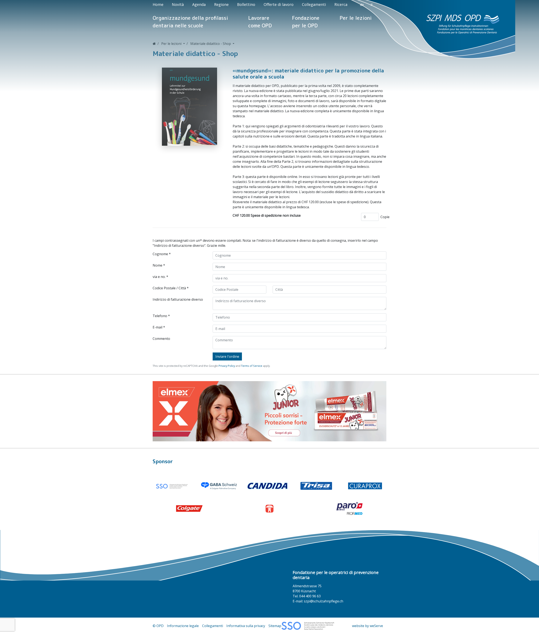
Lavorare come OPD (260, 21)
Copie (385, 217)
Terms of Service (251, 366)
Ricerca (340, 4)
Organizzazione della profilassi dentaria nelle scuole (190, 21)
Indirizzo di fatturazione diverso (178, 299)
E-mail (157, 327)
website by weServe (367, 625)
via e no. (159, 276)
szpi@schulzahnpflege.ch (323, 601)
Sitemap (274, 625)
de (362, 4)
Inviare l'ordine (227, 356)
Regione (221, 4)
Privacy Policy (227, 366)
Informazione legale (183, 625)
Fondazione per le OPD (305, 21)
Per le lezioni (356, 17)
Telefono (160, 316)
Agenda (199, 4)
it (372, 4)
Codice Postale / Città (169, 288)
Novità (178, 4)
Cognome (160, 254)
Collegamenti (314, 4)
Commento (161, 338)
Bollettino (246, 4)
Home (158, 4)
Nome (157, 265)
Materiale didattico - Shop (211, 43)
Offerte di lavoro (279, 4)
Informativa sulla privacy (245, 625)
